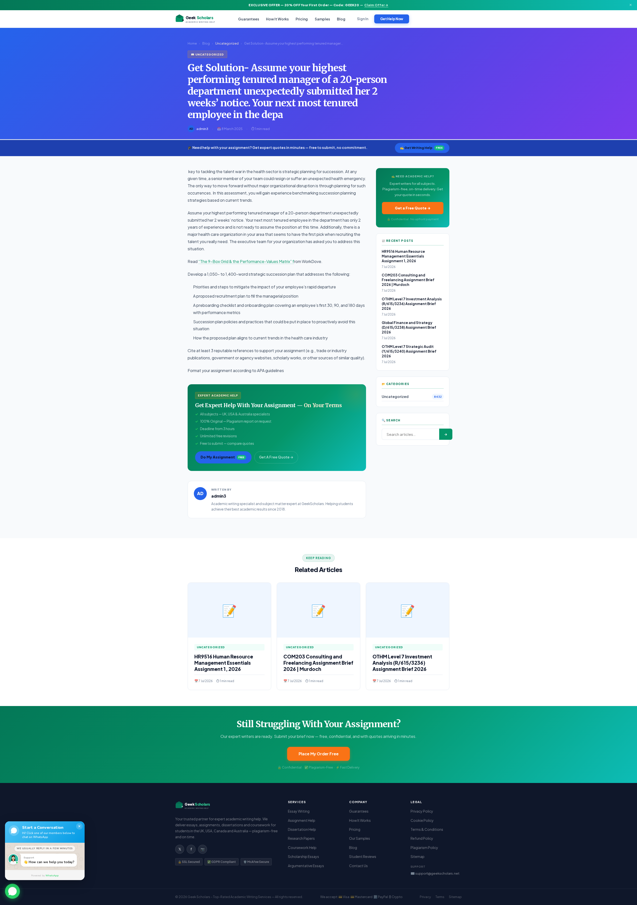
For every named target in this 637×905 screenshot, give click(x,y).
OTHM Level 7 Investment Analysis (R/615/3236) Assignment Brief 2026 (412, 304)
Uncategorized (227, 43)
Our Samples (359, 838)
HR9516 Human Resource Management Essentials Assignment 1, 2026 (403, 256)
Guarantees (248, 19)
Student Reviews (362, 856)
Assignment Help (301, 820)
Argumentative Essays (306, 865)
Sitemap (418, 856)
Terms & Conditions (427, 829)
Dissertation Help (302, 829)
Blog (341, 19)
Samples (322, 19)
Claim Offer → (376, 5)
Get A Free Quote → (276, 457)
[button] (12, 890)
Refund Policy (422, 838)
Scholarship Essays (303, 856)
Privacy (425, 897)
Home (192, 43)
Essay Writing (299, 811)
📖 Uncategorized (207, 54)
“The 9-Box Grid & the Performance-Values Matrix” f (246, 261)
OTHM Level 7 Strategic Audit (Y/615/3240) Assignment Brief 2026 (409, 351)
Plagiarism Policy (424, 847)
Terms (439, 897)
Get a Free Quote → (412, 208)
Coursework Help (302, 847)
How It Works (277, 19)
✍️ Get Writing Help (421, 148)
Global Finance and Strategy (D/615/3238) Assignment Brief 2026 (409, 327)
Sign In (362, 19)
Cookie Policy (422, 820)
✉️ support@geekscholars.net (435, 873)
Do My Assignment (222, 457)
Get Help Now (391, 19)
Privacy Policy (422, 811)
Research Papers (301, 838)
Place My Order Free (319, 753)
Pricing (302, 19)
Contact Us (358, 865)
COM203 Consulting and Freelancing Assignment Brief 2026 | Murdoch (408, 280)
